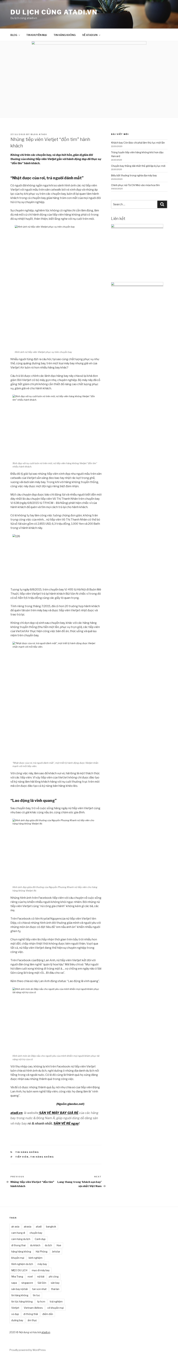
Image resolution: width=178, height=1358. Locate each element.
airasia (27, 1226)
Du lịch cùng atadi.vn (53, 12)
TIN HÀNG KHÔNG (65, 34)
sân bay (55, 1282)
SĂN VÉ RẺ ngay (66, 1123)
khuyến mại (17, 1257)
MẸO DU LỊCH (19, 1270)
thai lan (55, 1289)
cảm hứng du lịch (20, 1239)
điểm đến (47, 1314)
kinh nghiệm (35, 1257)
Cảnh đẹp (40, 1239)
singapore (27, 1282)
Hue (58, 1245)
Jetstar (56, 1251)
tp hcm (41, 1301)
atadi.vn (45, 1332)
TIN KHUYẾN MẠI (36, 34)
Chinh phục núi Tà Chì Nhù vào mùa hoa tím (135, 185)
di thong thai (18, 1245)
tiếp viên (22, 1157)
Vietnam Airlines (33, 1307)
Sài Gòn (42, 1282)
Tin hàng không (27, 1152)
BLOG (13, 34)
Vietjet (15, 1307)
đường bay (17, 1320)
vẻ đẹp (15, 1314)
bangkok (51, 1226)
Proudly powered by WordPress (27, 1349)
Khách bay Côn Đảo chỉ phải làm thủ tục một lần (138, 142)
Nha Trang (17, 1276)
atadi (39, 1226)
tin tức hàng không (22, 1301)
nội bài (40, 1276)
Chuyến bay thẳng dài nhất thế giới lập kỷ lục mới (138, 165)
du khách (35, 1245)
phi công (54, 1276)
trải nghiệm (56, 1301)
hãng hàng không (21, 1251)
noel (30, 1276)
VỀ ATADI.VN (90, 34)
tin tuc (36, 1295)
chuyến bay (36, 1232)
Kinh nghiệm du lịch (22, 1264)
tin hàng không (42, 1157)
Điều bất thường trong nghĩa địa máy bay (134, 175)
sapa (14, 1282)
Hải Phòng (41, 1251)
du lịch (48, 1245)
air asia (15, 1226)
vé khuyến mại (55, 1307)
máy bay (42, 1264)
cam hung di (18, 1232)
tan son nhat (39, 1289)
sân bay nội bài (19, 1289)
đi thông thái (30, 1314)
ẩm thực (32, 1320)
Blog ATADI (39, 134)
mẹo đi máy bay (41, 1270)
